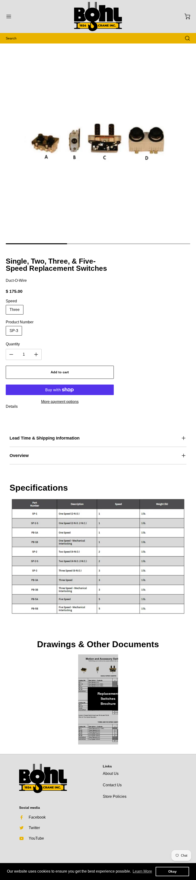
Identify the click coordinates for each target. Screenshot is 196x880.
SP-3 (14, 331)
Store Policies (114, 796)
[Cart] (185, 16)
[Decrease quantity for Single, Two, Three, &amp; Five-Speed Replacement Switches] (11, 354)
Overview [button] (19, 455)
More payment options (60, 402)
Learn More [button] (142, 871)
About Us (111, 773)
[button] (11, 16)
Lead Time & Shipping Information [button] (45, 438)
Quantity (13, 344)
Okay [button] (172, 871)
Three (15, 310)
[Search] (185, 38)
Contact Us (112, 785)
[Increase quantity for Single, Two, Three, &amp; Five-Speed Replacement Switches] (36, 354)
